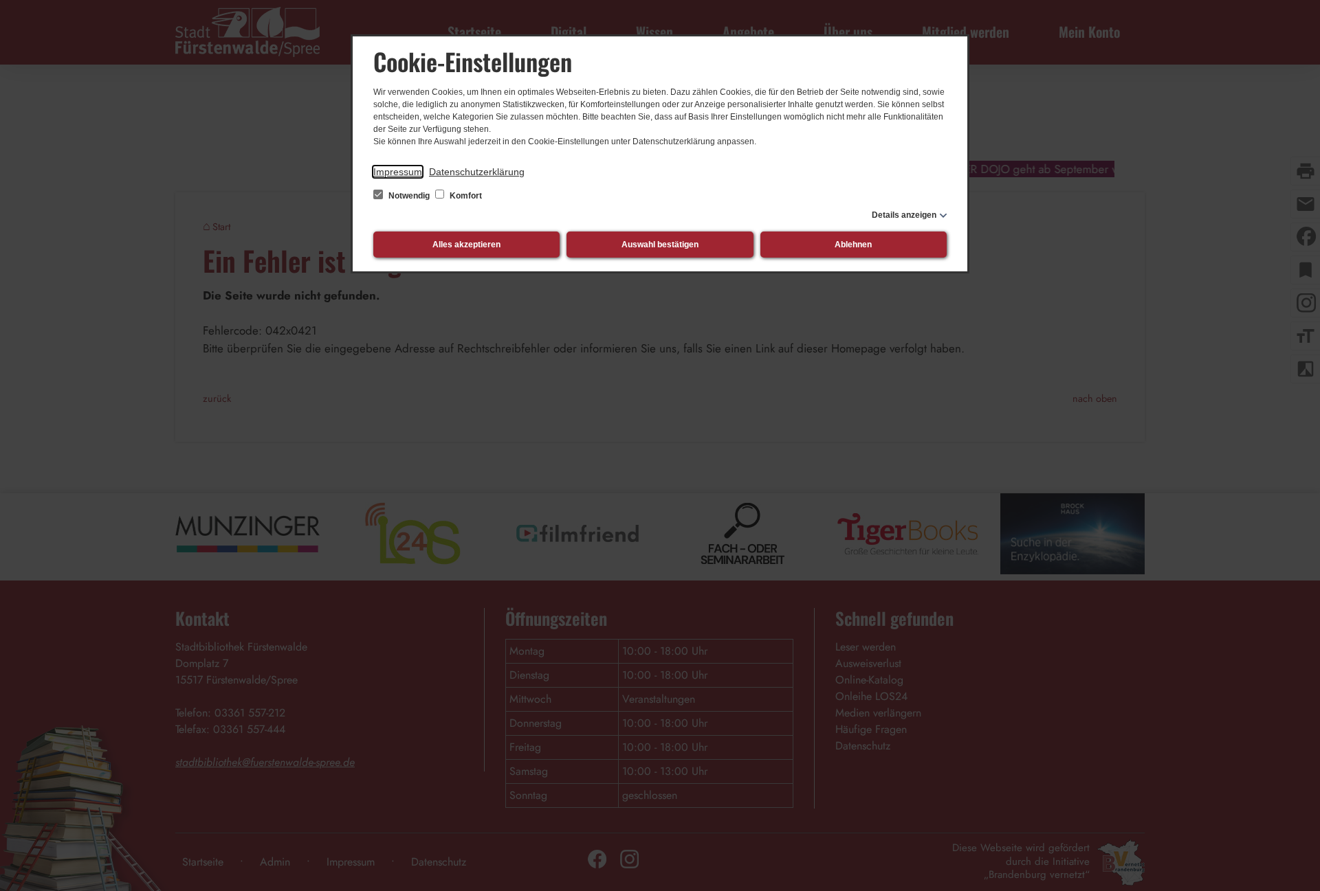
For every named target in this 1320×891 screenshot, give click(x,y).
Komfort (465, 196)
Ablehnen (853, 244)
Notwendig (409, 196)
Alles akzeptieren (466, 244)
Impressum (397, 171)
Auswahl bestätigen (660, 244)
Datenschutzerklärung (477, 171)
